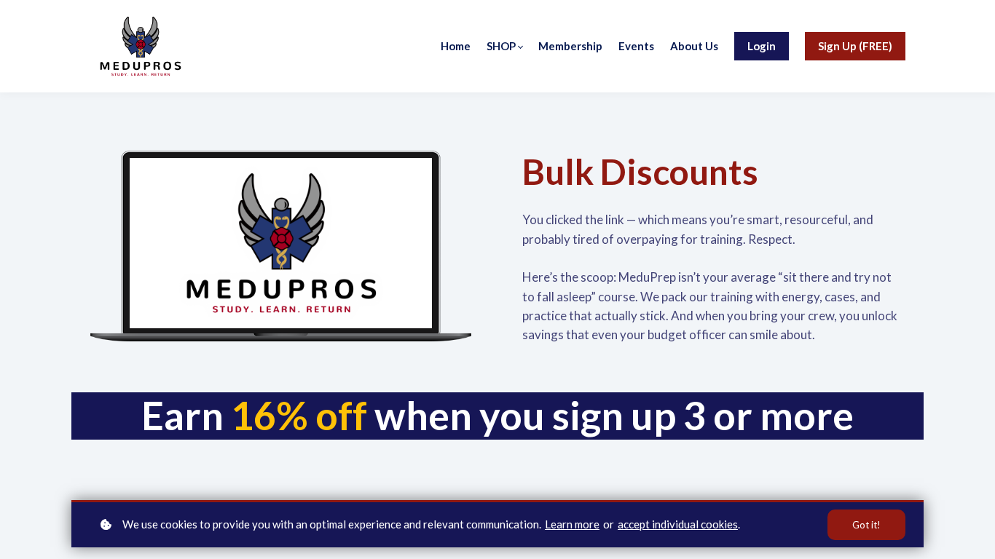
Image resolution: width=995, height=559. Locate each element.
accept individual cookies (678, 524)
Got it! (866, 525)
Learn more (572, 524)
